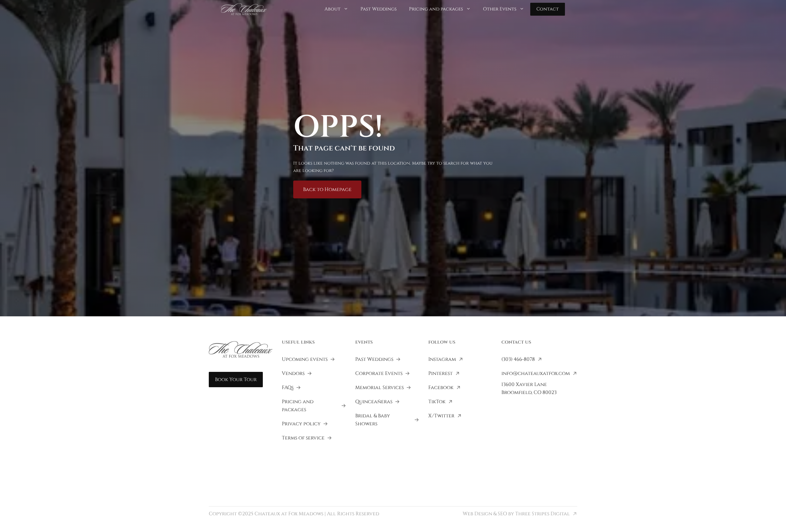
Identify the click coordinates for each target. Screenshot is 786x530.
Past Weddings (378, 9)
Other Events (499, 9)
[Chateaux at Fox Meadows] (244, 9)
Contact (547, 9)
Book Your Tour (236, 379)
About (332, 9)
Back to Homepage (327, 189)
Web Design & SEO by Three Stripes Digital (516, 513)
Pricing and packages (436, 9)
